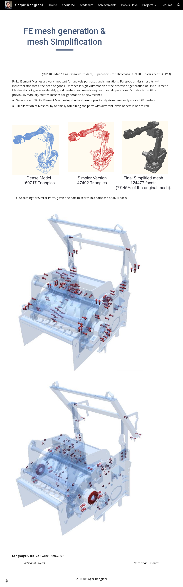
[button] (178, 5)
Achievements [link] (107, 5)
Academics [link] (86, 5)
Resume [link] (167, 5)
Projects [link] (147, 5)
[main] (64, 38)
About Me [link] (68, 5)
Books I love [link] (129, 5)
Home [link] (53, 5)
